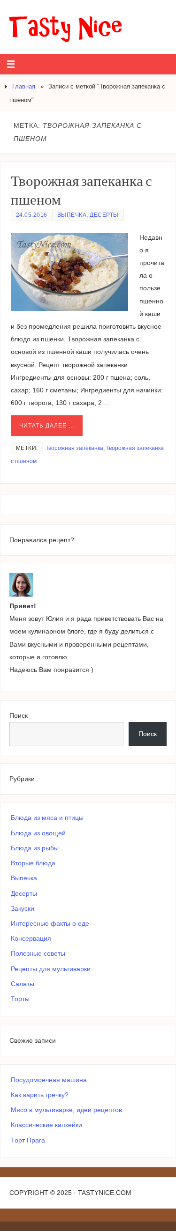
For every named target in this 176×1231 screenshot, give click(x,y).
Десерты (104, 215)
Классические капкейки (46, 1124)
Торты (20, 998)
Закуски (22, 908)
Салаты (22, 984)
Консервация (31, 938)
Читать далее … (47, 425)
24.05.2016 (31, 215)
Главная (23, 86)
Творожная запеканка (74, 448)
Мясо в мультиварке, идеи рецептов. (67, 1109)
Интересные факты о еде (50, 923)
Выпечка (72, 215)
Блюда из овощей (38, 833)
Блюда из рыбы (35, 848)
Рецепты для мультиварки (51, 969)
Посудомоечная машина (49, 1080)
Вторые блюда (33, 863)
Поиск (18, 715)
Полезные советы (38, 953)
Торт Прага (28, 1140)
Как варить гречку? (40, 1094)
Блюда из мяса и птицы (47, 817)
